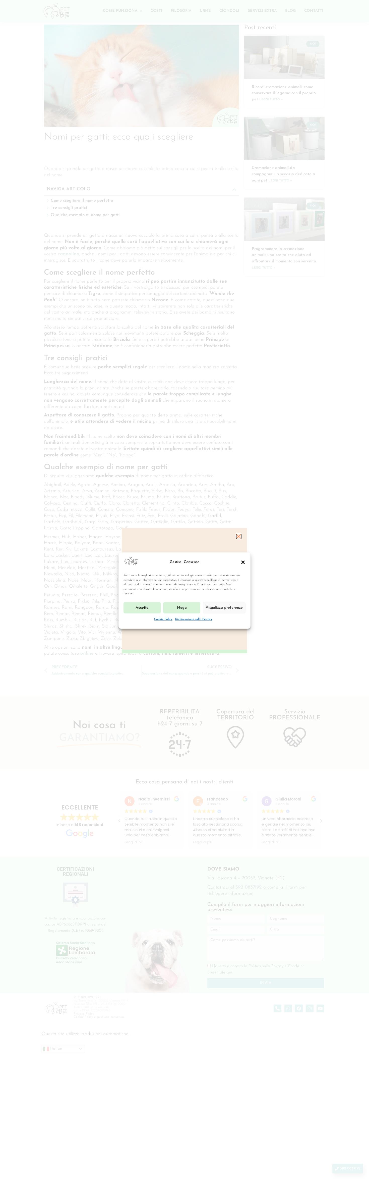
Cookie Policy (163, 619)
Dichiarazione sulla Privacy (193, 619)
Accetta (142, 608)
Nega (182, 608)
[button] (242, 562)
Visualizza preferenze (224, 608)
